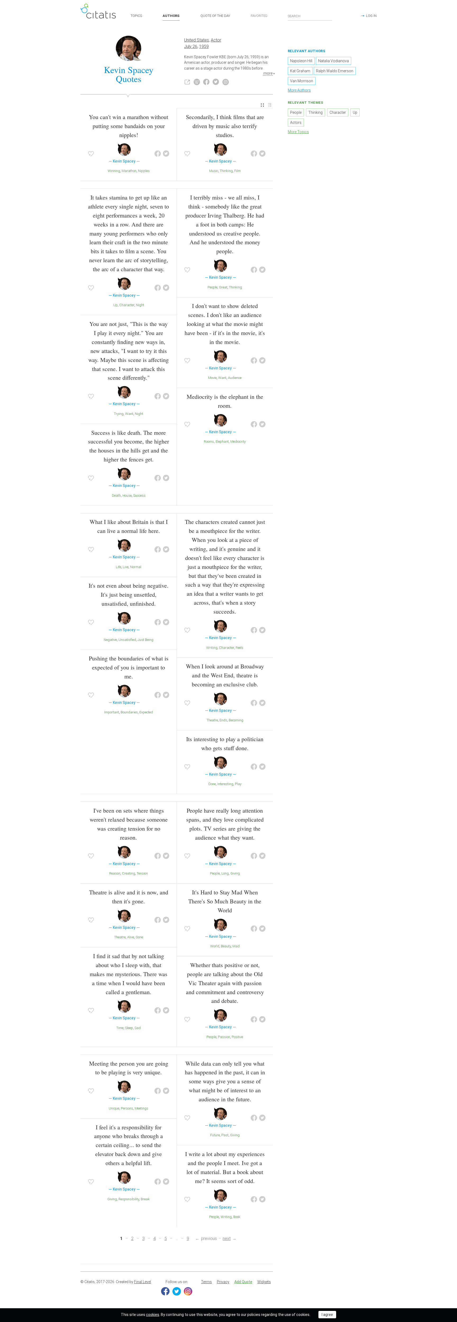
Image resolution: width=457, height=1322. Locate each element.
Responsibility (128, 1199)
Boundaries (129, 712)
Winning (114, 171)
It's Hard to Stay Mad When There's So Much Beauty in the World (224, 901)
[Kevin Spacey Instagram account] (225, 82)
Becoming (236, 720)
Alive (130, 937)
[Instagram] (188, 1291)
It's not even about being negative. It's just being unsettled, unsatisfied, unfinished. (128, 594)
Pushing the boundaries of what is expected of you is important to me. (128, 667)
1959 (204, 46)
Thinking (226, 171)
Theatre (212, 720)
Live (126, 567)
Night (140, 305)
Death (116, 495)
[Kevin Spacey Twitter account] (216, 82)
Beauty (226, 946)
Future (215, 1135)
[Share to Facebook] (157, 154)
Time (120, 1028)
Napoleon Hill (301, 61)
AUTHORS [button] (171, 16)
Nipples (144, 171)
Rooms (209, 441)
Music (213, 171)
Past (225, 1135)
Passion (224, 1037)
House (127, 495)
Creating (128, 873)
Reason (114, 873)
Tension (142, 873)
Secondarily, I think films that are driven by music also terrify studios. (225, 126)
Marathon (129, 171)
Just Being (145, 640)
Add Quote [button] (243, 1282)
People (212, 287)
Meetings (141, 1108)
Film (237, 171)
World (214, 946)
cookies (152, 1314)
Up (115, 305)
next (227, 1238)
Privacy (223, 1282)
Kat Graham (300, 71)
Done (212, 784)
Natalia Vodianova (333, 61)
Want (129, 414)
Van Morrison (301, 81)
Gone (139, 937)
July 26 (190, 46)
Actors (295, 122)
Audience (234, 378)
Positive (237, 1037)
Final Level (142, 1282)
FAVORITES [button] (259, 16)
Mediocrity (238, 441)
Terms (206, 1282)
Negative (110, 640)
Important (111, 712)
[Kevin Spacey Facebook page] (206, 82)
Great (223, 287)
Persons (127, 1108)
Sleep (129, 1028)
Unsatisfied (127, 640)
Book (236, 1217)
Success (139, 495)
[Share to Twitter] (166, 154)
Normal (135, 567)
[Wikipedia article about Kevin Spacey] (197, 82)
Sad (138, 1028)
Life (118, 567)
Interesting (225, 784)
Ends (223, 720)
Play (238, 784)
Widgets (264, 1282)
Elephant (222, 441)
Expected (146, 712)
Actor (216, 40)
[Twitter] (176, 1291)
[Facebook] (165, 1291)
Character (126, 305)
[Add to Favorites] (91, 154)
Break (145, 1199)
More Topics (298, 132)
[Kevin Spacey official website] (187, 82)
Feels (239, 648)
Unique (114, 1108)
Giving (235, 873)
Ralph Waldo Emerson (334, 71)
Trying (119, 414)
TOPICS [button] (136, 16)
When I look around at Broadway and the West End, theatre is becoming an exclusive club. (225, 675)
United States (196, 40)
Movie (212, 378)
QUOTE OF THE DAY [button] (215, 16)
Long (225, 873)
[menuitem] (262, 105)
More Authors (299, 90)
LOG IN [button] (371, 16)
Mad (236, 946)
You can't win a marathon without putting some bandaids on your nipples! (128, 126)
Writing (211, 648)
